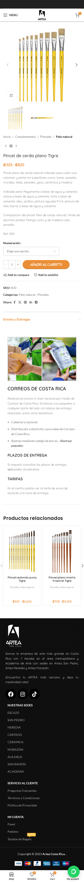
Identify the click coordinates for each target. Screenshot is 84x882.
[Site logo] (42, 15)
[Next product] (16, 146)
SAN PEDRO (16, 720)
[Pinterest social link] (25, 302)
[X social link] (20, 302)
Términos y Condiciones (24, 798)
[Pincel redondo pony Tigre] (22, 551)
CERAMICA (15, 742)
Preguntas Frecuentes (22, 790)
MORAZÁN (15, 749)
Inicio (7, 136)
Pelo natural (64, 136)
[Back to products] (11, 146)
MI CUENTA (16, 817)
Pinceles (45, 136)
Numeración (11, 243)
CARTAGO (15, 734)
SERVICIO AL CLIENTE (23, 783)
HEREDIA (14, 727)
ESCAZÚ (13, 713)
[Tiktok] (34, 694)
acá (10, 469)
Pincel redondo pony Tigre (22, 579)
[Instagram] (22, 694)
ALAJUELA (15, 757)
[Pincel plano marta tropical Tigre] (62, 551)
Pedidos (13, 831)
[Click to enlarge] (11, 95)
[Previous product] (5, 146)
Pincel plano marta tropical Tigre (62, 579)
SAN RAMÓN (17, 764)
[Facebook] (10, 694)
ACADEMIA (16, 771)
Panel (11, 824)
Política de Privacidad (22, 805)
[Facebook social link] (14, 302)
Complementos (25, 136)
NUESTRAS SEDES (20, 705)
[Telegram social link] (36, 302)
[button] (7, 64)
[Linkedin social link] (30, 302)
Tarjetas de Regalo (21, 838)
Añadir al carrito (46, 265)
